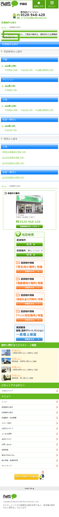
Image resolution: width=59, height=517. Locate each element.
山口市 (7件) (27, 110)
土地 (4, 99)
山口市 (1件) (11, 130)
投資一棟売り (9, 119)
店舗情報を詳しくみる (29, 226)
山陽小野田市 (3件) (45, 110)
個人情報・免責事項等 (10, 460)
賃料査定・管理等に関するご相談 (24, 360)
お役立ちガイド (7, 428)
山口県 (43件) (10, 106)
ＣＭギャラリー (7, 391)
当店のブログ (7, 439)
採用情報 (5, 450)
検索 (29, 244)
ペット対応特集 (29, 315)
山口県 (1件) (10, 86)
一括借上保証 (29, 333)
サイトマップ (7, 466)
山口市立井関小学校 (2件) (13, 158)
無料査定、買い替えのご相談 (22, 377)
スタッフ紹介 (7, 423)
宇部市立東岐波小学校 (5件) (14, 152)
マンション (8, 79)
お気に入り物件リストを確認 (29, 475)
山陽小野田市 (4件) (45, 70)
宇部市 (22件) (12, 70)
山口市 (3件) (27, 70)
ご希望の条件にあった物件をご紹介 (25, 351)
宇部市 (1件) (11, 90)
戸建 (4, 59)
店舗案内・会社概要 (9, 418)
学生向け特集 (29, 267)
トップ (4, 402)
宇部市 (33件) (12, 110)
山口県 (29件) (10, 66)
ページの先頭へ (29, 488)
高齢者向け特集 (29, 283)
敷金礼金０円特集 (29, 299)
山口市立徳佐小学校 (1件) (13, 163)
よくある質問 (7, 434)
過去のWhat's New (8, 455)
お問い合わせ (7, 444)
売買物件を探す (7, 412)
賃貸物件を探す (7, 407)
